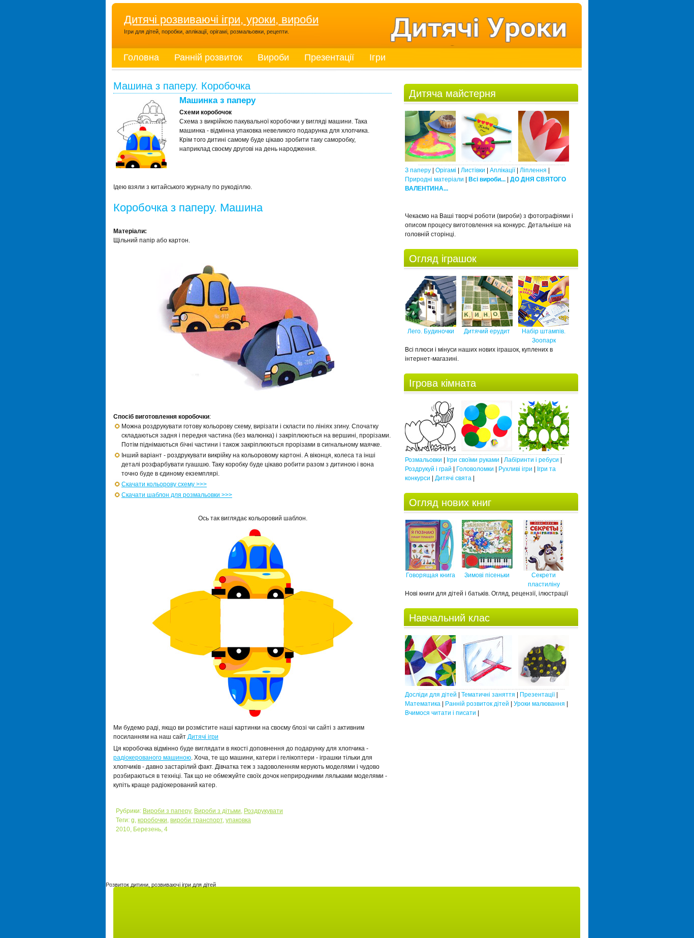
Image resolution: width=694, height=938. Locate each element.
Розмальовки (423, 459)
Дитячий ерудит (487, 331)
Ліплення (533, 170)
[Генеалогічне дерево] (543, 449)
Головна (141, 57)
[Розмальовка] (430, 449)
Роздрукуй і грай (428, 469)
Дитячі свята (453, 478)
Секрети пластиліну (544, 580)
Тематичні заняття (488, 694)
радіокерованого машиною (152, 757)
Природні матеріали (434, 179)
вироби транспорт (196, 820)
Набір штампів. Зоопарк (543, 336)
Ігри (377, 57)
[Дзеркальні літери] (486, 683)
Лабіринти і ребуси (531, 459)
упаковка (238, 820)
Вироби (273, 57)
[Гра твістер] (486, 449)
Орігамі (445, 170)
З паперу (418, 170)
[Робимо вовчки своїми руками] (430, 683)
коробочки (152, 820)
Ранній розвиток (208, 57)
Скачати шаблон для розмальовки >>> (176, 494)
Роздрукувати (263, 811)
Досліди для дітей (431, 694)
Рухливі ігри (515, 469)
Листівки (473, 170)
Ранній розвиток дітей (477, 703)
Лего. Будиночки (430, 331)
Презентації (329, 57)
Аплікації (502, 170)
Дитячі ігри (202, 736)
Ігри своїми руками (473, 459)
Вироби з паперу (167, 811)
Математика (422, 703)
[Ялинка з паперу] (486, 159)
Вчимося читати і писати (440, 712)
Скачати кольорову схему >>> (164, 484)
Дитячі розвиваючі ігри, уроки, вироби (221, 19)
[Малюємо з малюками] (543, 683)
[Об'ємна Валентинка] (543, 159)
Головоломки (475, 469)
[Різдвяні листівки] (430, 159)
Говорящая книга (430, 575)
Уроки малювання (539, 703)
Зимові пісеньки (487, 575)
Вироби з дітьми (217, 811)
